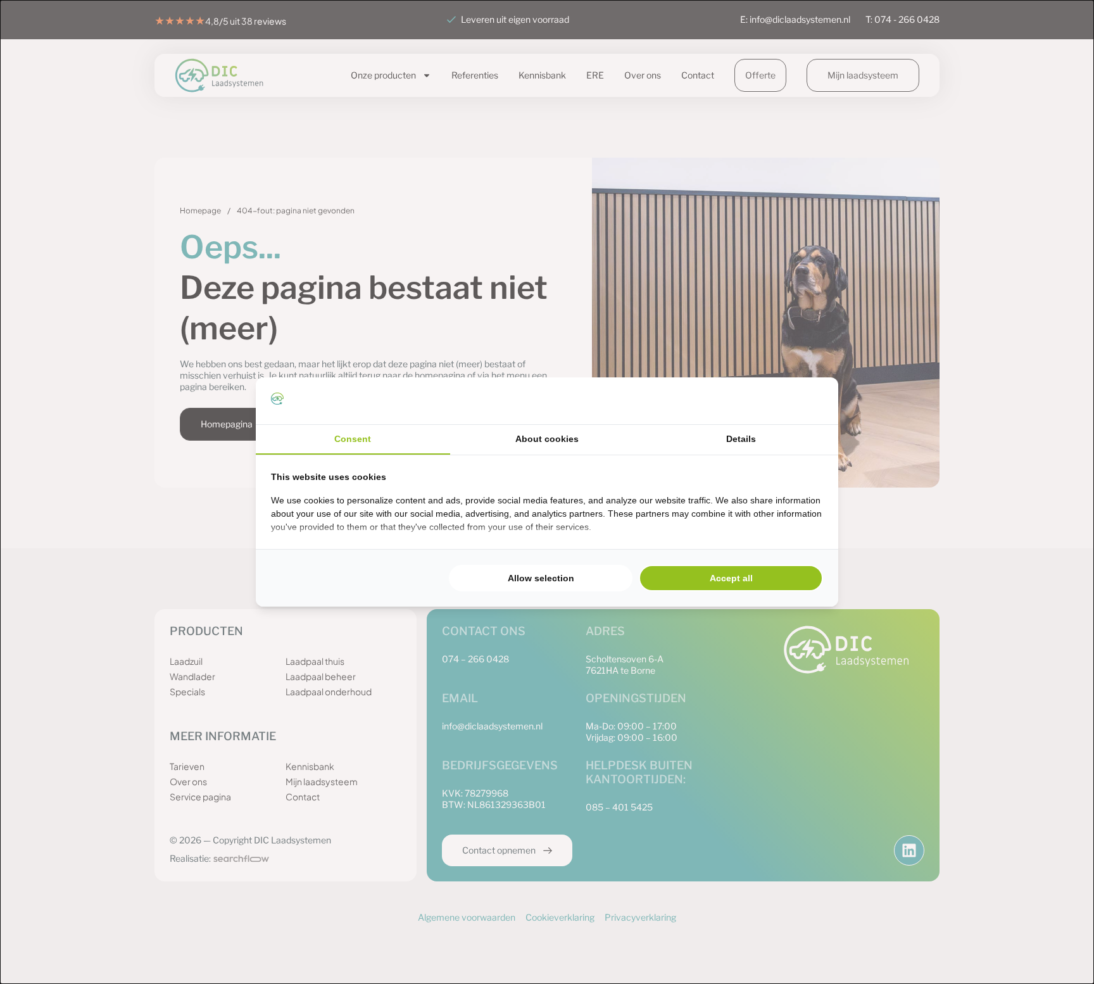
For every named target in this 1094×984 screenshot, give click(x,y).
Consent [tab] (352, 439)
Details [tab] (741, 439)
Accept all (731, 578)
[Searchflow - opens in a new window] (807, 400)
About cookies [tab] (547, 439)
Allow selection (541, 578)
